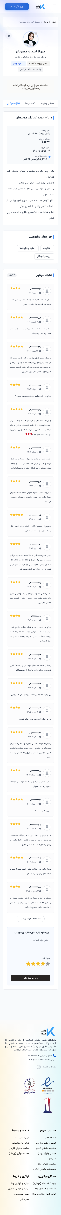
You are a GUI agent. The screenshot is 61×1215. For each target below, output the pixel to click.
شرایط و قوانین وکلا (20, 1183)
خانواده (46, 248)
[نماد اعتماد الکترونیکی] (48, 1086)
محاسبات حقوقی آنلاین (44, 1169)
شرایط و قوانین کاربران (18, 1188)
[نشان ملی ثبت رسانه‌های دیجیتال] (29, 1086)
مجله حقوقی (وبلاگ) (19, 1153)
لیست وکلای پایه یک (46, 1143)
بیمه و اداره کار (43, 256)
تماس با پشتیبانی (20, 1143)
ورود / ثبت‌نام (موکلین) (44, 1183)
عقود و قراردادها (27, 248)
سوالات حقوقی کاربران (19, 1148)
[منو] (54, 6)
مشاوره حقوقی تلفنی (46, 1148)
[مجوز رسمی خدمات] (48, 1105)
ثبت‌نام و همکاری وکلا (45, 1188)
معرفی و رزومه (47, 103)
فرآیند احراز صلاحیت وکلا (44, 1194)
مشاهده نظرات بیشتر (31, 918)
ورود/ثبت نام (16, 6)
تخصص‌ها (30, 103)
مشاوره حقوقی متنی (46, 1164)
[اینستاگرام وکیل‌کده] (39, 1067)
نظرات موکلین (13, 103)
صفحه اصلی (50, 1138)
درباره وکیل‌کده (22, 1138)
